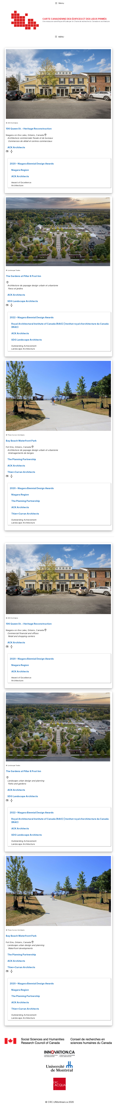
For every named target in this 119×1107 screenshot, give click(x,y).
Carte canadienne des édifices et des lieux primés (74, 19)
